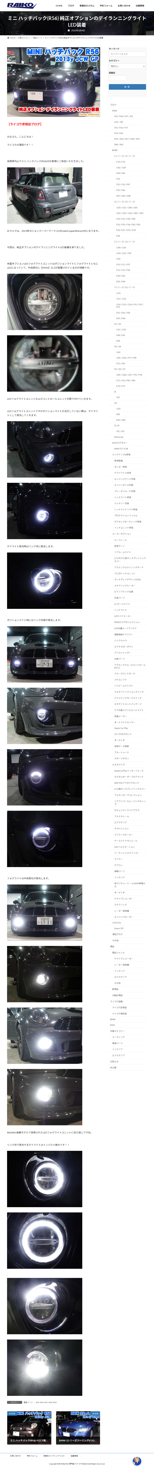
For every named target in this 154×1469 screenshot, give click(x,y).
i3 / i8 (116, 425)
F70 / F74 (120, 162)
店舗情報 (74, 1456)
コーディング (118, 1037)
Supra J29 (118, 928)
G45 (118, 352)
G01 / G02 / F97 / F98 (126, 357)
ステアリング (120, 904)
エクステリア (120, 822)
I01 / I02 (120, 431)
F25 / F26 (120, 363)
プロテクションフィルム (125, 515)
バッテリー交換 (121, 503)
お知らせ (114, 1061)
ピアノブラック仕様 (123, 591)
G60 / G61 (121, 247)
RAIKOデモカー (120, 442)
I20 (118, 397)
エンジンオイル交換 (123, 485)
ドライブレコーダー (123, 898)
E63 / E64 (120, 281)
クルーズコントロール (124, 673)
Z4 (115, 403)
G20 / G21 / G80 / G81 (127, 207)
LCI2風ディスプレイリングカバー (130, 789)
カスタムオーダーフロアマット (129, 776)
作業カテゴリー (117, 1031)
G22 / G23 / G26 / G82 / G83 (129, 213)
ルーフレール (120, 540)
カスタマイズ (118, 764)
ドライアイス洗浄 (122, 473)
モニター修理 (120, 466)
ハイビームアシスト (123, 685)
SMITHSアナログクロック (126, 783)
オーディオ (119, 740)
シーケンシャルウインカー (127, 853)
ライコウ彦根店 (119, 1007)
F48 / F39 (120, 335)
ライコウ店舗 (116, 1001)
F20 (118, 179)
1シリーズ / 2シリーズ (124, 156)
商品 (112, 946)
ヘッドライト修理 (122, 497)
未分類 (113, 1067)
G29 (118, 408)
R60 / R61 (118, 144)
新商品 (115, 989)
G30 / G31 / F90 (123, 253)
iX (115, 391)
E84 (118, 340)
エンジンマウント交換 (124, 479)
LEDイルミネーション (124, 847)
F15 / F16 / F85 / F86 (125, 380)
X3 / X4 (117, 346)
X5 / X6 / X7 (119, 369)
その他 (115, 940)
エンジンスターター (123, 917)
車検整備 (118, 460)
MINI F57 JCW (121, 448)
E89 (118, 414)
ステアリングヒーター (124, 585)
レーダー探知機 (121, 911)
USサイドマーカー (123, 616)
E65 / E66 (120, 318)
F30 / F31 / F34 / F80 (125, 219)
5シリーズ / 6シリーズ (124, 241)
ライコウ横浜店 (119, 1013)
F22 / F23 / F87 (123, 184)
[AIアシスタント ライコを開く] (137, 1461)
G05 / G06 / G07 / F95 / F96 (129, 374)
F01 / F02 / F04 (123, 312)
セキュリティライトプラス (126, 810)
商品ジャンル (118, 952)
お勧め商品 (117, 995)
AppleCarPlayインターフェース (129, 770)
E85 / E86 (120, 420)
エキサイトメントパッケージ (128, 704)
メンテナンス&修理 (121, 454)
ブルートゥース (121, 752)
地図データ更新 (121, 746)
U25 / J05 (118, 122)
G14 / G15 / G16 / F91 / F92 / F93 (129, 305)
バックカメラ (120, 640)
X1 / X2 (117, 324)
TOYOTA (116, 922)
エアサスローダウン (123, 646)
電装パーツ (28, 1402)
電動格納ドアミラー (123, 634)
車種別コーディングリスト (54, 1456)
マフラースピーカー (123, 834)
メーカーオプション (121, 534)
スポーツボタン (121, 758)
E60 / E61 (120, 275)
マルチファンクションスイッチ (129, 692)
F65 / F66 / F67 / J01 (123, 116)
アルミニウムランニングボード (129, 567)
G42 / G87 (121, 167)
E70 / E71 (120, 386)
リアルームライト (122, 552)
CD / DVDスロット (123, 734)
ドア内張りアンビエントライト (129, 710)
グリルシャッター (122, 652)
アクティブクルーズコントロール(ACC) (129, 666)
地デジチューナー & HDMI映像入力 (129, 885)
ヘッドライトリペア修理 (125, 509)
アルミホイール (121, 816)
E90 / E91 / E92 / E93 (126, 230)
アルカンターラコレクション (128, 795)
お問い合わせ (15, 1456)
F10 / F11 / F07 (123, 264)
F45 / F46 (120, 190)
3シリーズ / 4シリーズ (124, 201)
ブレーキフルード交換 (124, 491)
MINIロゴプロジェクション (127, 622)
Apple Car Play (121, 728)
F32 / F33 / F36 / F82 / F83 (128, 224)
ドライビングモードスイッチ (128, 698)
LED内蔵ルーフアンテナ (125, 628)
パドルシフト (120, 679)
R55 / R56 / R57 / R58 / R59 (46, 1402)
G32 (118, 258)
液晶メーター (120, 716)
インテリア (119, 877)
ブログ (113, 105)
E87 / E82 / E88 (123, 196)
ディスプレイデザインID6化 (127, 579)
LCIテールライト (122, 604)
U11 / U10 (121, 329)
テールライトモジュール (125, 840)
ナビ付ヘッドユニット (124, 573)
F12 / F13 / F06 (123, 270)
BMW (114, 150)
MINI (114, 110)
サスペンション (121, 828)
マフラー (118, 859)
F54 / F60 (118, 133)
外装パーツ (119, 598)
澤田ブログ (117, 934)
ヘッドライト (120, 610)
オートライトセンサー (124, 722)
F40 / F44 (120, 173)
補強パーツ (119, 871)
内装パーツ (119, 659)
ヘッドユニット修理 (123, 527)
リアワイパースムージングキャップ (130, 802)
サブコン (118, 865)
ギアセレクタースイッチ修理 (127, 521)
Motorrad (118, 436)
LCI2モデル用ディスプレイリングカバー (130, 559)
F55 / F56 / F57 (121, 127)
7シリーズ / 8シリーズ (124, 287)
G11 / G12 (121, 298)
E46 (118, 235)
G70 (118, 293)
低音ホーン (119, 546)
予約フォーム (32, 1456)
